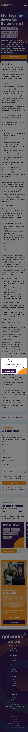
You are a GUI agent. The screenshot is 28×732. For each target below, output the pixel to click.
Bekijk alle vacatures (9, 371)
